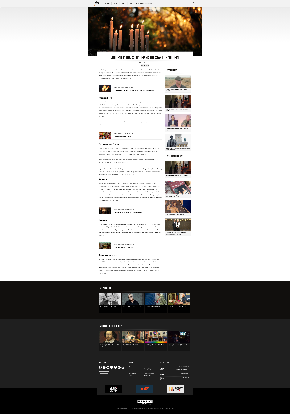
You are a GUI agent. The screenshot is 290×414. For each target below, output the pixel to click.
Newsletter (132, 369)
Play (131, 3)
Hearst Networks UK (125, 408)
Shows (115, 3)
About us (131, 367)
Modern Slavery (148, 375)
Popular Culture (145, 65)
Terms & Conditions (149, 373)
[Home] (97, 3)
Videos (123, 3)
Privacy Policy (147, 369)
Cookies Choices (104, 373)
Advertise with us (133, 371)
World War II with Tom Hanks (144, 3)
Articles (107, 3)
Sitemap (146, 371)
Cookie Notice (132, 373)
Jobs (145, 367)
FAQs (130, 375)
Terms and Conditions (168, 408)
